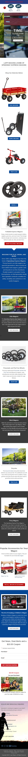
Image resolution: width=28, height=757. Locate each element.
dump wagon (9, 424)
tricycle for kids (9, 471)
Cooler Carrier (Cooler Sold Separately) (20, 576)
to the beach (4, 622)
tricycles (8, 270)
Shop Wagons (11, 10)
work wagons (14, 267)
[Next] (27, 570)
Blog (15, 750)
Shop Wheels (18, 10)
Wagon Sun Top (4, 576)
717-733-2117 (8, 724)
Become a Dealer (5, 713)
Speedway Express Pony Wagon (14, 523)
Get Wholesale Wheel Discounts (9, 715)
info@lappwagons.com (10, 726)
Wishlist (22, 751)
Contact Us (6, 750)
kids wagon (20, 555)
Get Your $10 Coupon (10, 665)
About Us (11, 750)
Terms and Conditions (9, 751)
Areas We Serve (20, 750)
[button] (5, 8)
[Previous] (1, 570)
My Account (17, 751)
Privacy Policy (14, 753)
